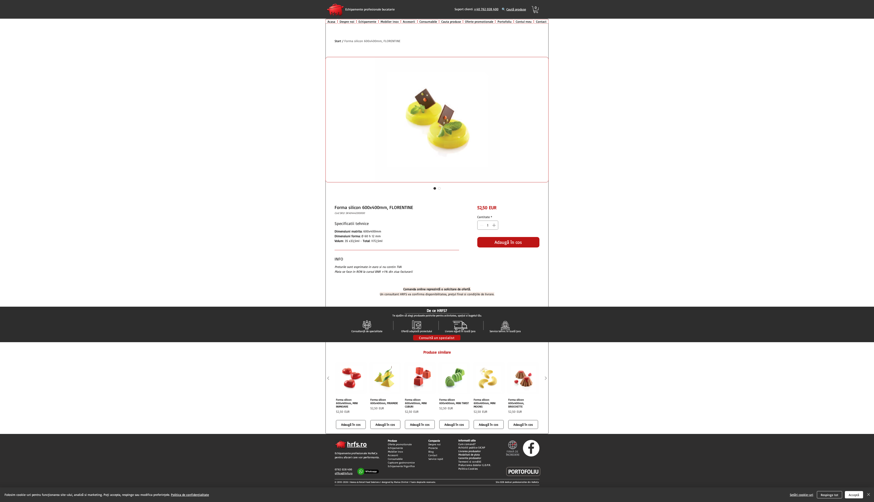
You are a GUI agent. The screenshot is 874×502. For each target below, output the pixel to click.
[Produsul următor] (546, 378)
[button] (536, 9)
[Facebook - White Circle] (531, 448)
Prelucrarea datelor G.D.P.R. (474, 465)
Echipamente (395, 448)
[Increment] (494, 225)
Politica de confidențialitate (190, 495)
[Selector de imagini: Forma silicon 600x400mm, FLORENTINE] (434, 188)
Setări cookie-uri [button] (801, 495)
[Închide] (868, 494)
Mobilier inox (395, 451)
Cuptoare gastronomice (401, 462)
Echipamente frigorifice (401, 466)
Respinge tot (829, 495)
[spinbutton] (487, 225)
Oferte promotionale (400, 444)
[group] (437, 396)
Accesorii (393, 455)
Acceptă (854, 495)
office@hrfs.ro (344, 473)
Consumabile (395, 459)
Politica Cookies (468, 468)
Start (338, 41)
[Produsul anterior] (328, 378)
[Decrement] (481, 225)
